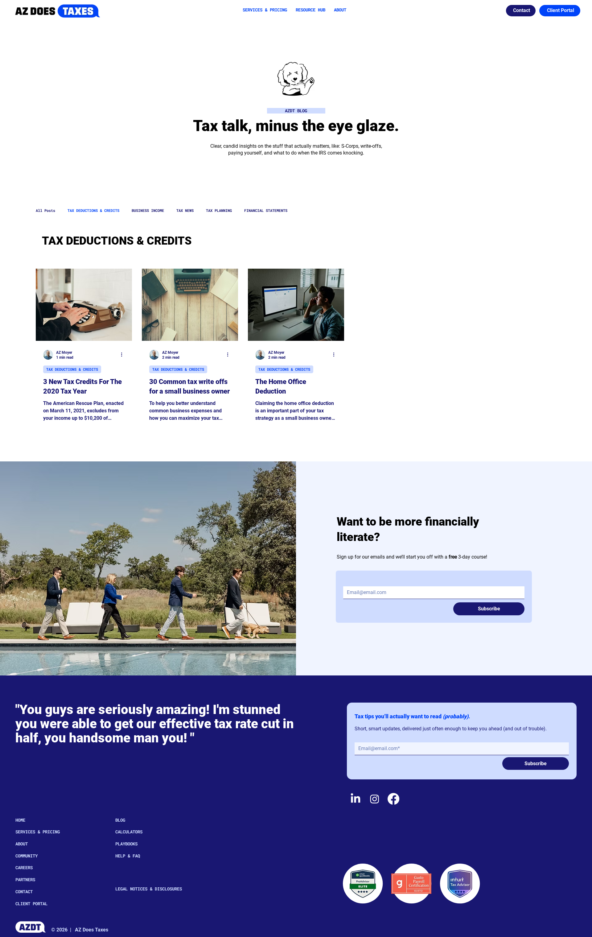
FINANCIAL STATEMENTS (265, 210)
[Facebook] (393, 799)
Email (350, 580)
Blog (120, 820)
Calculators (128, 832)
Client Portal (31, 903)
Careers (24, 867)
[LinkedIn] (355, 799)
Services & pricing (37, 832)
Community (26, 856)
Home (20, 820)
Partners (25, 879)
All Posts (45, 210)
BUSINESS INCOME (148, 210)
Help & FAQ (127, 856)
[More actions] (123, 354)
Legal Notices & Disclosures (148, 889)
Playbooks (126, 844)
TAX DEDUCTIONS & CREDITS (93, 210)
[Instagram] (374, 799)
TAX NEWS (185, 210)
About (21, 844)
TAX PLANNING (219, 210)
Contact (24, 891)
